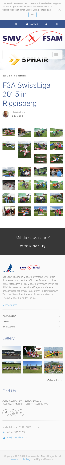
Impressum (9, 326)
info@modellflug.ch (17, 437)
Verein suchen (29, 246)
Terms (6, 321)
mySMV (34, 24)
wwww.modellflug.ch (22, 459)
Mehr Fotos (56, 380)
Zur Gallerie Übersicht (14, 75)
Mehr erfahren (9, 305)
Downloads (9, 316)
